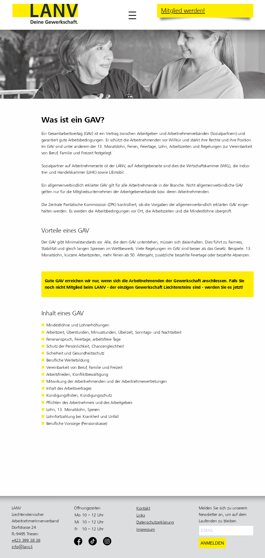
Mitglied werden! (183, 10)
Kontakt (143, 508)
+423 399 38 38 (26, 540)
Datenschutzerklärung (155, 522)
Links (140, 515)
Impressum (145, 529)
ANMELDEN (212, 543)
